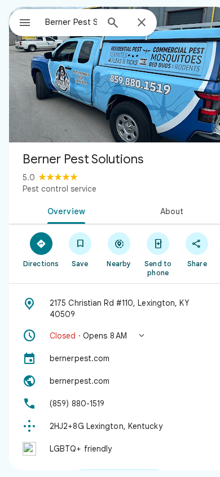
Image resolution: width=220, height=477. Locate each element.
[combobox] (71, 22)
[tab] (64, 210)
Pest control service (59, 189)
